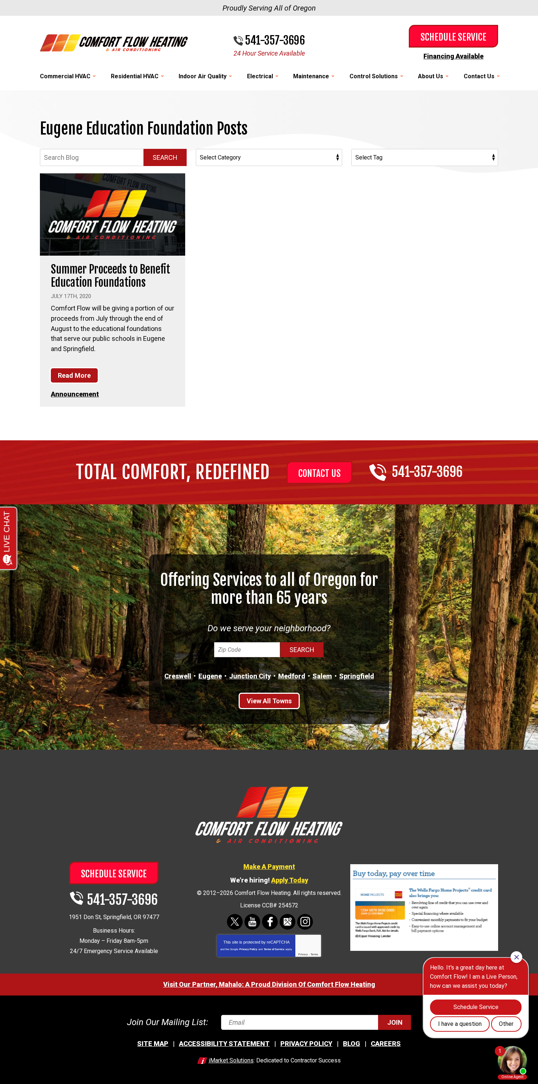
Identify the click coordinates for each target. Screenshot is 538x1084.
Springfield (356, 676)
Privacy (303, 954)
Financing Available (453, 56)
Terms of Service (274, 949)
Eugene (210, 676)
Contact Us (319, 473)
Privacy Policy (248, 949)
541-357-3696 (275, 40)
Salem (322, 676)
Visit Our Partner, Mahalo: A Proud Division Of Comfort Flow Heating (269, 984)
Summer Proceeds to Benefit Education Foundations (110, 276)
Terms (314, 954)
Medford (291, 676)
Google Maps (287, 922)
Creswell (177, 676)
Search (165, 157)
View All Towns (269, 701)
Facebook (270, 922)
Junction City (250, 676)
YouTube (252, 922)
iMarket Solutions (231, 1060)
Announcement (75, 394)
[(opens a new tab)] (424, 950)
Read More (74, 375)
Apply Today (289, 880)
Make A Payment (269, 866)
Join (395, 1022)
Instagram (305, 922)
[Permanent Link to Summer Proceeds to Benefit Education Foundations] (112, 214)
